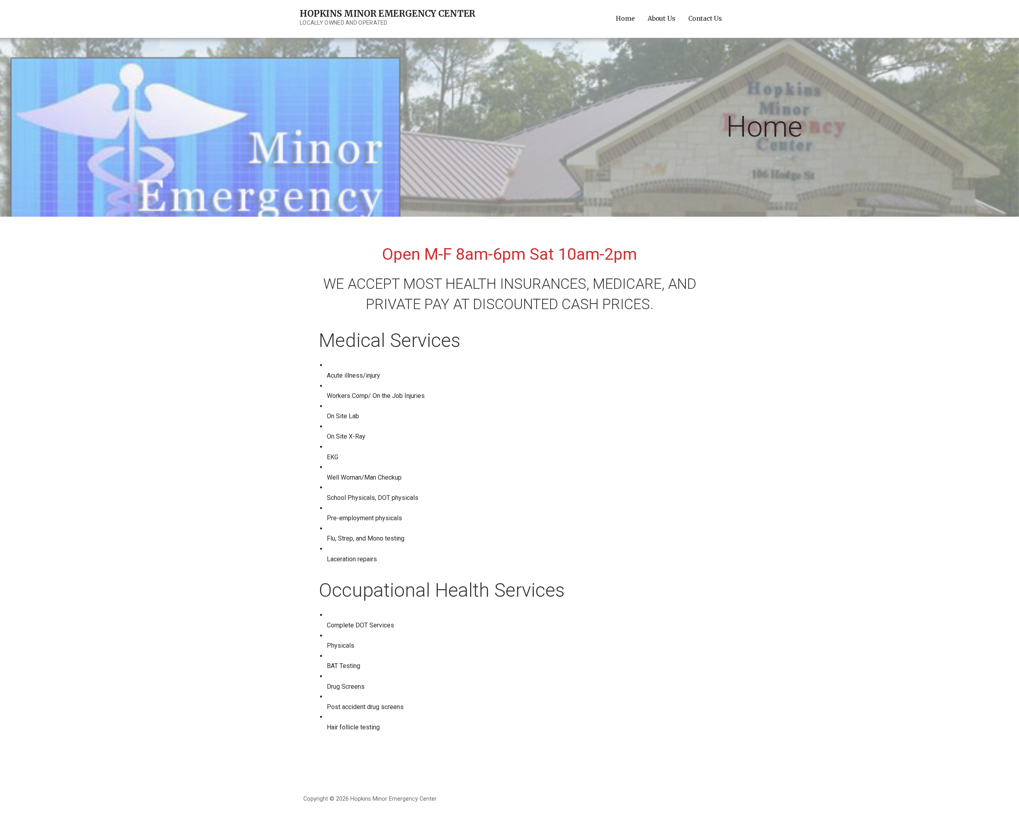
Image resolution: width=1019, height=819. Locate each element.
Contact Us (705, 18)
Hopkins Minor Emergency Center (387, 13)
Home (625, 18)
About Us (661, 18)
